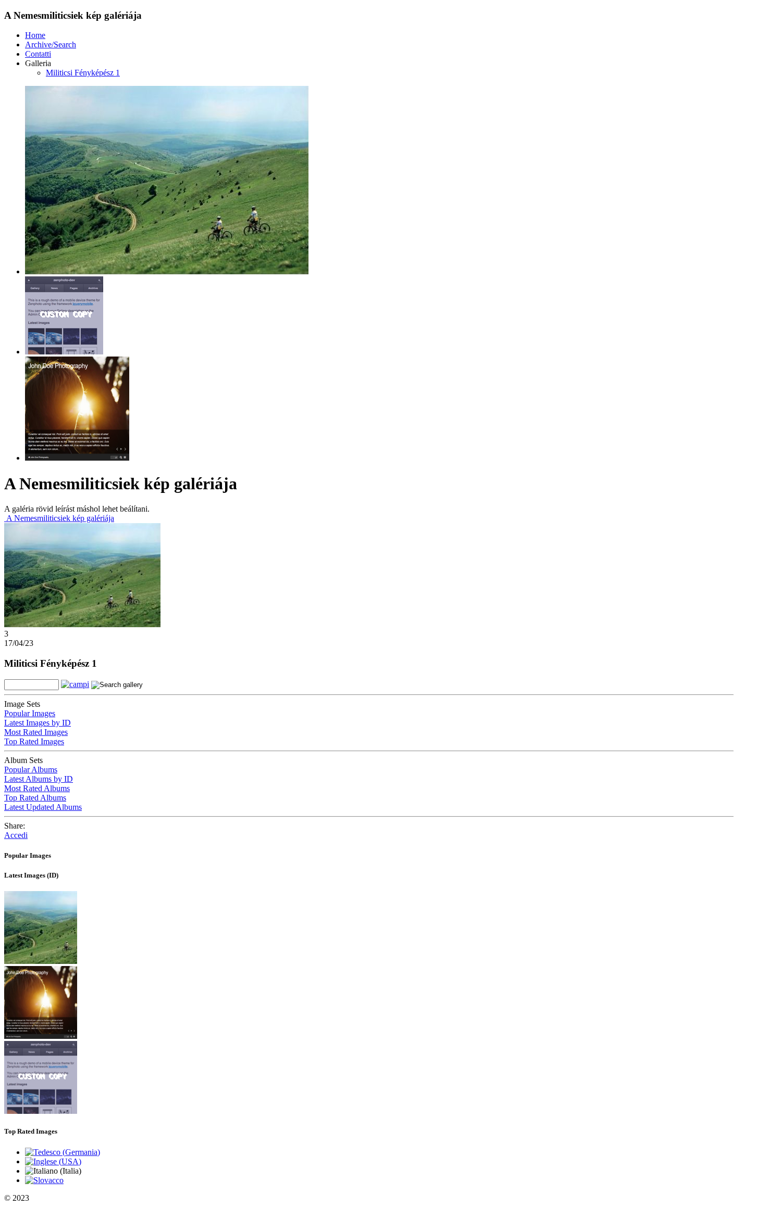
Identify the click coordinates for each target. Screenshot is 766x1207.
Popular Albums (30, 769)
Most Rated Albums (37, 788)
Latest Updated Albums (43, 807)
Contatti (38, 53)
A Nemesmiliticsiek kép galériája (59, 518)
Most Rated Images (36, 732)
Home (35, 35)
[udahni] (40, 961)
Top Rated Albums (35, 797)
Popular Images (29, 713)
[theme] (40, 1036)
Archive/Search (50, 44)
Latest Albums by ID (38, 778)
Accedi (16, 835)
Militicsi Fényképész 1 (83, 72)
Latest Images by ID (37, 722)
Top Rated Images (34, 741)
